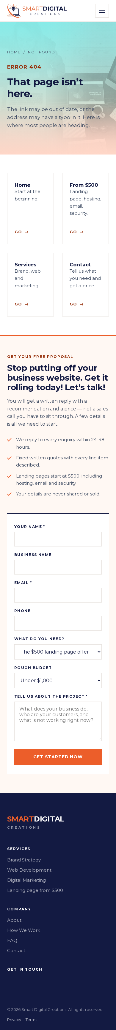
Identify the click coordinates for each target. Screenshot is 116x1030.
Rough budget (33, 667)
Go (18, 231)
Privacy (14, 1019)
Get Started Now (58, 756)
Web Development (29, 870)
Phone (22, 611)
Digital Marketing (26, 880)
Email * (23, 582)
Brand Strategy (24, 860)
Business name (33, 554)
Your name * (29, 526)
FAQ (12, 940)
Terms (31, 1019)
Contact (16, 950)
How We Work (23, 930)
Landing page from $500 (35, 890)
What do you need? (39, 639)
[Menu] (102, 11)
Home (14, 52)
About (14, 920)
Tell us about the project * (51, 696)
